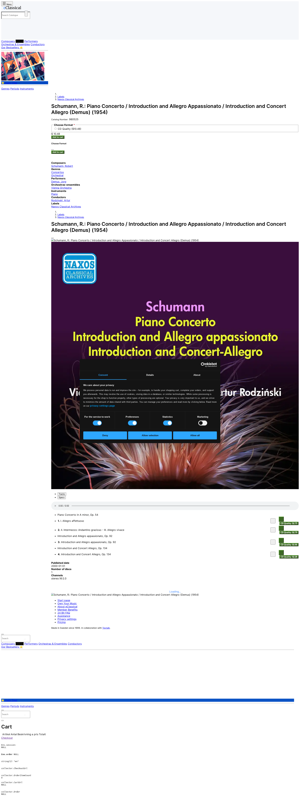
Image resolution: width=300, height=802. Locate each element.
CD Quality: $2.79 (289, 532)
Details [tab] (150, 375)
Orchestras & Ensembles (15, 44)
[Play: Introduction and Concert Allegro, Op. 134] (272, 554)
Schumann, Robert (62, 166)
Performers (31, 41)
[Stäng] (52, 149)
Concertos (57, 172)
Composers (8, 41)
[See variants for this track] (281, 519)
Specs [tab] (62, 497)
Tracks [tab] (62, 494)
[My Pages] (6, 34)
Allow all (195, 435)
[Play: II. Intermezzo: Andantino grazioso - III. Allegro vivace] (272, 529)
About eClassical (67, 606)
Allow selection (150, 435)
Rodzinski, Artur (60, 200)
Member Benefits (68, 609)
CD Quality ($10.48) (69, 128)
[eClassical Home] (26, 8)
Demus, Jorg (58, 181)
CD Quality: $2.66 (289, 544)
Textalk (106, 628)
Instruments (27, 88)
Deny (105, 435)
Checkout (7, 737)
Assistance (64, 615)
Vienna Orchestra (61, 187)
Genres (5, 88)
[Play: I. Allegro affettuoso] (272, 520)
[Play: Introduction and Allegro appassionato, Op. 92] (272, 542)
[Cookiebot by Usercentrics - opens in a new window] (203, 364)
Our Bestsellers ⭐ (12, 47)
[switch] (132, 422)
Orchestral (57, 175)
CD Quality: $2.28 (289, 557)
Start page (64, 600)
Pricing (62, 622)
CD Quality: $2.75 (289, 523)
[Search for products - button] (26, 13)
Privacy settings (67, 619)
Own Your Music (67, 603)
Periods (14, 88)
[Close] (52, 238)
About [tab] (196, 375)
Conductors (38, 44)
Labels (20, 41)
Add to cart (57, 137)
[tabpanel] (175, 530)
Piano (54, 194)
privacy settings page (102, 405)
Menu (9, 4)
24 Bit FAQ (64, 612)
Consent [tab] (103, 375)
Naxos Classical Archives (71, 99)
